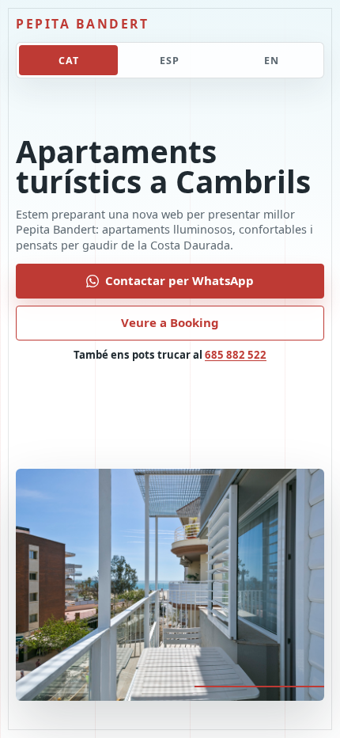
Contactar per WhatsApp (179, 280)
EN (271, 60)
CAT (69, 60)
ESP (169, 60)
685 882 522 (235, 355)
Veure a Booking (170, 322)
